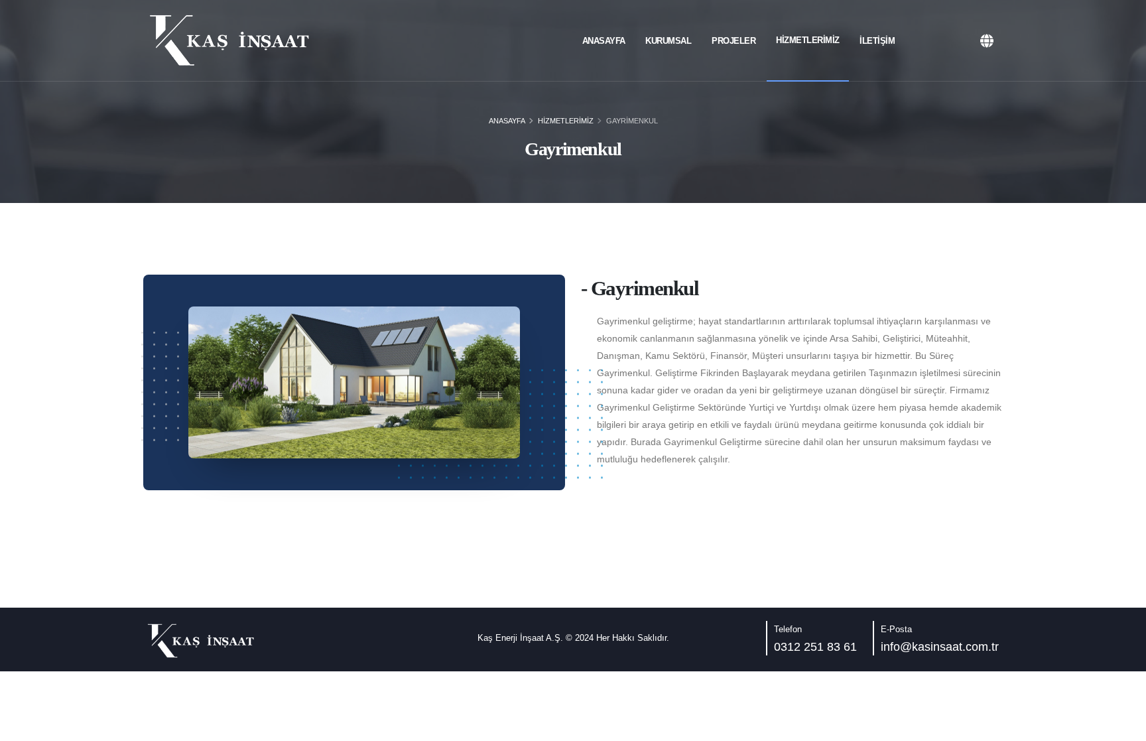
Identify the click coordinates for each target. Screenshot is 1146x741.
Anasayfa (603, 41)
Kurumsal (668, 41)
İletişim (877, 41)
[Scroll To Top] (1122, 726)
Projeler (733, 41)
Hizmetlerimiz (808, 40)
